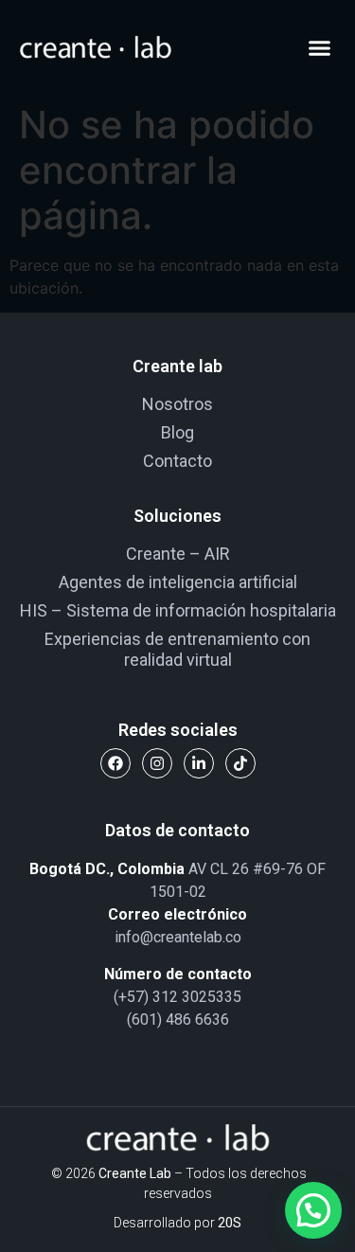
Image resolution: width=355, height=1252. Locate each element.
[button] (320, 47)
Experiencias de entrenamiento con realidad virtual (177, 649)
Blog (177, 432)
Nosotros (177, 404)
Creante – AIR (178, 553)
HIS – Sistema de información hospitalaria (178, 610)
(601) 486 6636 (178, 1019)
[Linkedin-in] (199, 763)
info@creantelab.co (178, 937)
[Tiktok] (240, 763)
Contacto (177, 461)
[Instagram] (157, 763)
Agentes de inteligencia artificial (178, 582)
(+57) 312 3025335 (177, 997)
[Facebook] (115, 763)
